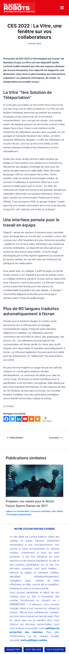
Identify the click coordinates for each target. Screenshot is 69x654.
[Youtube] (25, 419)
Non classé (57, 511)
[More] (37, 419)
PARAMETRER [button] (13, 649)
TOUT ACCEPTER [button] (55, 649)
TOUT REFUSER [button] (33, 649)
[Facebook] (6, 419)
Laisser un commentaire (17, 511)
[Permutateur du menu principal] (62, 7)
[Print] (31, 419)
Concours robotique (41, 511)
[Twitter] (12, 419)
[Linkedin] (19, 419)
